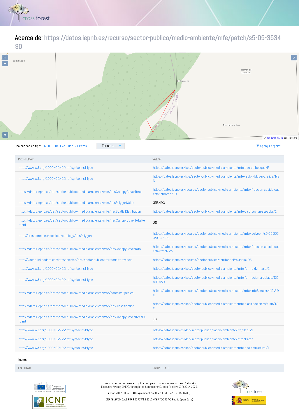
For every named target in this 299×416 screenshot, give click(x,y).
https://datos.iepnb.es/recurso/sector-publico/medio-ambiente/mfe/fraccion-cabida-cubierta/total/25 (216, 248)
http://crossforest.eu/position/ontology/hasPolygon (55, 235)
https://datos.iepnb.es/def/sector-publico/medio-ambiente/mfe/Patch (203, 339)
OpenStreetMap (274, 137)
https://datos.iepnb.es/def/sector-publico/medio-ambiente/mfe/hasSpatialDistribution (80, 211)
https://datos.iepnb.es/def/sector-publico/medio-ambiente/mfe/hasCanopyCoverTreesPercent (82, 319)
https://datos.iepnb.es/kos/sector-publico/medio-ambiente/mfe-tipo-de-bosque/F (211, 167)
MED (47, 146)
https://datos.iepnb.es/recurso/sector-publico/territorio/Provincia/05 (202, 259)
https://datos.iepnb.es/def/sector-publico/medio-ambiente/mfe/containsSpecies (76, 292)
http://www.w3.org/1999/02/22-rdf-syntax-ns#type (56, 167)
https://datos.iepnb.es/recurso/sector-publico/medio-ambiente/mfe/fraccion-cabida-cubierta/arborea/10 (216, 191)
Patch (83, 146)
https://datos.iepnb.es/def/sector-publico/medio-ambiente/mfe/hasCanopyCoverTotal (80, 248)
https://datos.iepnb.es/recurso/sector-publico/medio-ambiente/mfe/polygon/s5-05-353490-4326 (216, 235)
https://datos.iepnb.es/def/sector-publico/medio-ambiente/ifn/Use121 (203, 330)
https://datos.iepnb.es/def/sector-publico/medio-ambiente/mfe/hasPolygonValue (76, 202)
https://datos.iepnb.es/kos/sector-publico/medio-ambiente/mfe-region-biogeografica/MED (216, 178)
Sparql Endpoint (270, 146)
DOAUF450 (60, 146)
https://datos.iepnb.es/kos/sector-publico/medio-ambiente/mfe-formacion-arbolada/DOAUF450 (215, 279)
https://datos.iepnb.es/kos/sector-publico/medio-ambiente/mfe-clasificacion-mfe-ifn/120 (215, 306)
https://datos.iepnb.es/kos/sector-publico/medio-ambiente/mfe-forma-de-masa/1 (211, 268)
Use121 (73, 146)
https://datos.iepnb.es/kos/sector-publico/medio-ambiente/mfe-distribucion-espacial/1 (215, 211)
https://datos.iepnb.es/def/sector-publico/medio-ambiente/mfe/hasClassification (76, 305)
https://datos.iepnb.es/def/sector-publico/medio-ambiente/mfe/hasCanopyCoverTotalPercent (82, 222)
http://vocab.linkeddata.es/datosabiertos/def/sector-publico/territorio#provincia (75, 259)
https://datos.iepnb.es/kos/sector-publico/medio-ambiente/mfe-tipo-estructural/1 (211, 347)
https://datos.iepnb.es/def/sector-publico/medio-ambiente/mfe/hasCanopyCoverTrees (80, 191)
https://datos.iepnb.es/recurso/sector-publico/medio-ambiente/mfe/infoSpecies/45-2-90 (216, 292)
